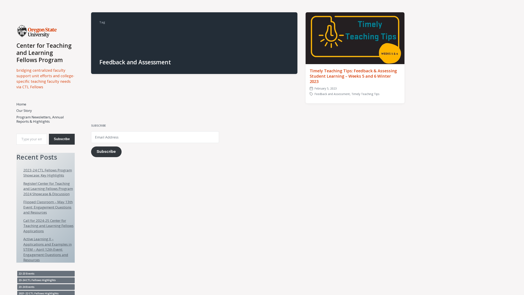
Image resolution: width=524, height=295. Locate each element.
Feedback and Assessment (332, 94)
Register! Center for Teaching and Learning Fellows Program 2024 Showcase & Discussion (48, 188)
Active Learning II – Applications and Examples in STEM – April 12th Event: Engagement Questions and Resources (47, 249)
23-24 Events (26, 287)
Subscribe (62, 139)
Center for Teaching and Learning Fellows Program (44, 53)
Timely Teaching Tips (365, 94)
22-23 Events (26, 273)
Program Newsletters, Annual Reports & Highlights (40, 119)
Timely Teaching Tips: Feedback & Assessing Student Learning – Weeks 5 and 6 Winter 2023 (353, 76)
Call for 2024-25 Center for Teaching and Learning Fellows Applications (48, 225)
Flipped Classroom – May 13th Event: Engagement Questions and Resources (48, 207)
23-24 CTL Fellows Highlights (37, 280)
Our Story (24, 110)
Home (21, 104)
